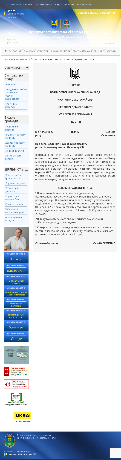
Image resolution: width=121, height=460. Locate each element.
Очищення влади (14, 204)
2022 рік (37, 59)
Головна (8, 59)
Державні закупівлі (15, 183)
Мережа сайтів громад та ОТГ (22, 454)
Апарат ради (43, 51)
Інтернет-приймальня (64, 4)
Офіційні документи (60, 51)
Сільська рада (15, 51)
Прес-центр (99, 51)
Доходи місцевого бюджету (15, 144)
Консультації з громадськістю (13, 177)
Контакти (111, 51)
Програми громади (82, 51)
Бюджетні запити (14, 150)
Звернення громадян (44, 4)
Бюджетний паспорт (11, 128)
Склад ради (29, 51)
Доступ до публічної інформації (20, 4)
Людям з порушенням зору (94, 12)
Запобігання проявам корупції (14, 210)
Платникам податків (11, 105)
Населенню (11, 84)
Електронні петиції (83, 4)
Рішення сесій (23, 59)
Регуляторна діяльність (12, 189)
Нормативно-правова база (12, 198)
